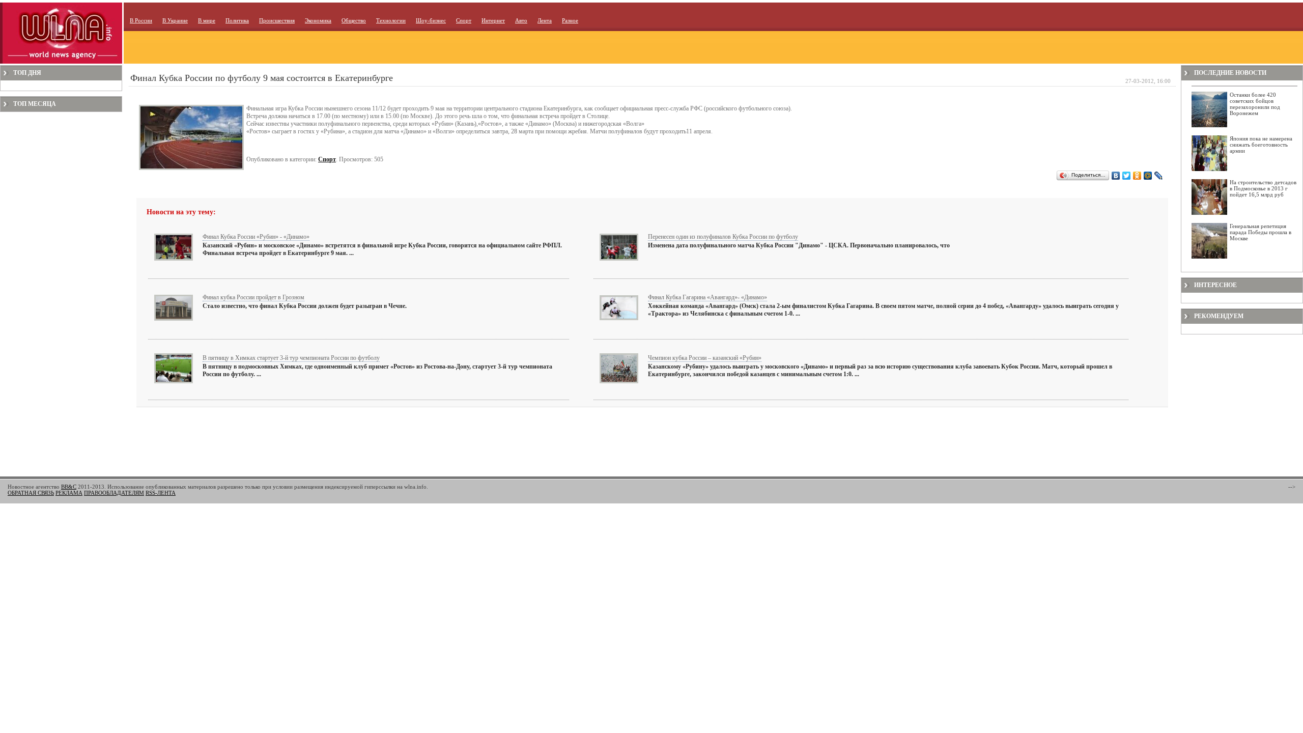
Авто (521, 20)
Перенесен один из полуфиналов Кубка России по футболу (723, 236)
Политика (237, 20)
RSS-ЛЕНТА (161, 493)
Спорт (463, 20)
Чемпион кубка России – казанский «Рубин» (704, 357)
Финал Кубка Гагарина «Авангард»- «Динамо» (707, 297)
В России (141, 20)
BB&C (68, 487)
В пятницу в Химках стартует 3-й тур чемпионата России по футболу (291, 357)
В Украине (175, 20)
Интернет (493, 20)
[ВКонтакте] (1116, 175)
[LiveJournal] (1158, 175)
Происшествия (277, 20)
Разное (570, 20)
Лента (544, 20)
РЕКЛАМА (68, 493)
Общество (354, 20)
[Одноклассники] (1137, 175)
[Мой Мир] (1148, 175)
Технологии (391, 20)
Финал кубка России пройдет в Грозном (253, 297)
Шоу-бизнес (431, 20)
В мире (206, 20)
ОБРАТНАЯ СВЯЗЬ (31, 493)
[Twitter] (1126, 175)
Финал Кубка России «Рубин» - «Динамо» (256, 236)
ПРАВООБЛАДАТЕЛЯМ (114, 493)
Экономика (318, 20)
